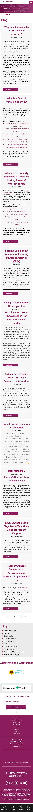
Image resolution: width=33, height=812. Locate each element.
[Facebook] (16, 783)
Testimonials (16, 724)
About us (16, 718)
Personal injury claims (11, 654)
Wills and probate (10, 639)
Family (6, 633)
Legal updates (9, 649)
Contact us (16, 722)
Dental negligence (10, 631)
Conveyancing (9, 636)
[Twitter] (8, 783)
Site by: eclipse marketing (16, 763)
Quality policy (16, 746)
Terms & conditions (16, 739)
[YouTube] (25, 783)
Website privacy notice (16, 741)
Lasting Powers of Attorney (21, 272)
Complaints (16, 733)
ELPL (5, 644)
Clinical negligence (10, 646)
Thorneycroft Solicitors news (14, 652)
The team (16, 729)
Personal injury (9, 641)
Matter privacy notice (16, 744)
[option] (16, 8)
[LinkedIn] (21, 783)
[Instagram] (12, 783)
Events (17, 727)
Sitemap (16, 731)
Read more (9, 89)
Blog (5, 626)
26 (21, 616)
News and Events (16, 720)
